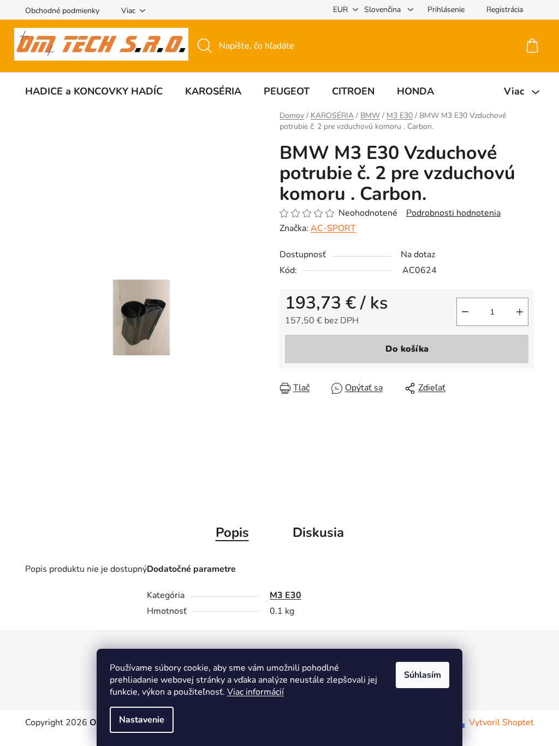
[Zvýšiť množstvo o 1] (520, 311)
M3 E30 (285, 595)
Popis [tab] (232, 532)
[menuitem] (94, 91)
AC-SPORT (333, 228)
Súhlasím (422, 675)
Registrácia (504, 9)
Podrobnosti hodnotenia (453, 213)
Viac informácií (255, 692)
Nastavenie (141, 720)
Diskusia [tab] (318, 532)
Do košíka (407, 349)
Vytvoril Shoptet (501, 723)
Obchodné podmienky (62, 10)
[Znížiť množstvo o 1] (465, 311)
